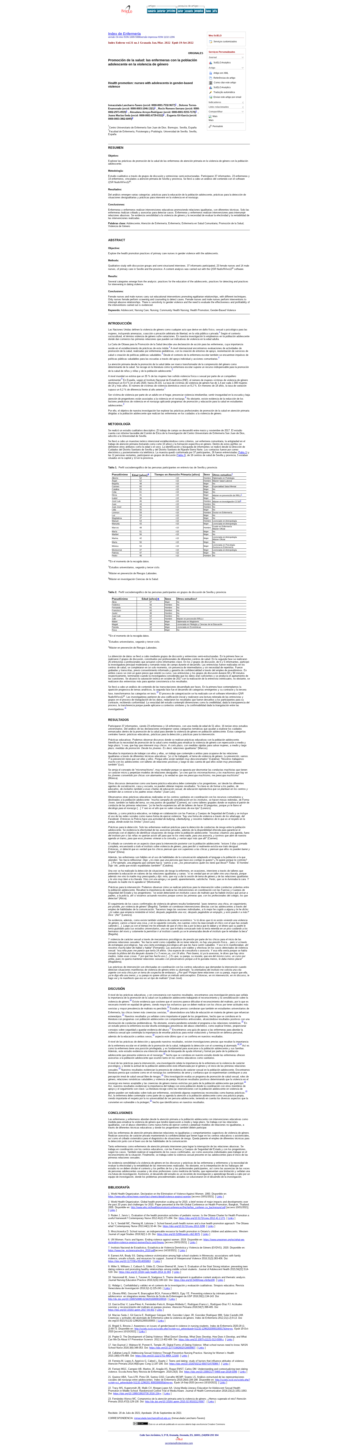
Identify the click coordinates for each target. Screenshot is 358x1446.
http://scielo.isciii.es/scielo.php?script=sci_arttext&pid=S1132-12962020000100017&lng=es (183, 1328)
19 (241, 1044)
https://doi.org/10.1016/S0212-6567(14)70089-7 (194, 1363)
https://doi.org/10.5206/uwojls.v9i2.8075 (178, 1234)
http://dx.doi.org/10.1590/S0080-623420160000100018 (137, 1299)
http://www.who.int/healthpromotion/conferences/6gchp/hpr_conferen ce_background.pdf (178, 1207)
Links (219, 1196)
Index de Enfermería (124, 34)
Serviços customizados (225, 41)
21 (162, 1075)
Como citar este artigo (225, 82)
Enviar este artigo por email (227, 97)
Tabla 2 (181, 455)
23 (246, 1091)
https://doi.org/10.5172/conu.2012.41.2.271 (202, 1218)
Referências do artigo (224, 78)
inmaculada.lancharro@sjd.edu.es (152, 1418)
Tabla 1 (242, 452)
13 (168, 1007)
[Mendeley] (211, 116)
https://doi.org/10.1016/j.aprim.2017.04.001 (131, 1309)
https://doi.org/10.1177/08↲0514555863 (129, 1261)
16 (242, 1021)
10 (157, 692)
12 (131, 1000)
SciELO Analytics (222, 62)
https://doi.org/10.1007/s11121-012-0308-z (201, 1339)
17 (170, 1028)
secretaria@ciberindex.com (179, 1443)
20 (164, 1053)
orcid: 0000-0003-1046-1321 (138, 108)
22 (245, 1082)
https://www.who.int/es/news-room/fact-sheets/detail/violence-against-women (149, 1196)
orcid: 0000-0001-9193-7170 (179, 112)
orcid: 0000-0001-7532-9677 (159, 105)
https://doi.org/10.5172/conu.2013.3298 (184, 1226)
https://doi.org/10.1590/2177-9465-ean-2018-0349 (210, 1371)
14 (168, 1011)
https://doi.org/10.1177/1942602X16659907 (172, 1347)
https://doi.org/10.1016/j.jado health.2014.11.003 (145, 1272)
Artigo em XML (220, 73)
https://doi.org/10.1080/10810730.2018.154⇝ (137, 1393)
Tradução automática (224, 92)
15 (123, 1015)
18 (153, 1035)
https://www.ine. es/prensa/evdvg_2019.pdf (131, 1250)
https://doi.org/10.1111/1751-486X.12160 (157, 1355)
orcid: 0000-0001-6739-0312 (147, 115)
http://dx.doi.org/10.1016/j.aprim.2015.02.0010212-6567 (175, 1401)
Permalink (218, 126)
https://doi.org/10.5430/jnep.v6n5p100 (194, 1280)
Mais (215, 116)
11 (125, 708)
